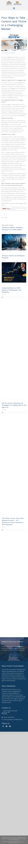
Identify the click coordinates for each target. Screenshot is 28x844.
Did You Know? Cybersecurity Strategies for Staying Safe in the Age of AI (14, 405)
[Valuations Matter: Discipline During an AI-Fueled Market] (14, 242)
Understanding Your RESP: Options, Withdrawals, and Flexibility (11, 290)
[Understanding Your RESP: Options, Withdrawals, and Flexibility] (14, 347)
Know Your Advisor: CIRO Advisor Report (11, 838)
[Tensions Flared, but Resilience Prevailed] (14, 272)
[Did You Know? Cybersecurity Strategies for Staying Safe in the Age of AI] (14, 462)
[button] (3, 726)
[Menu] (14, 8)
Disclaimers (16, 839)
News (6, 217)
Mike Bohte (13, 52)
